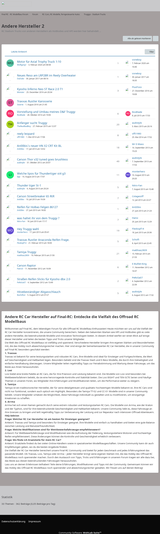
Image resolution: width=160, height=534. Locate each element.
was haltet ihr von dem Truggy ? (38, 218)
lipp (18, 176)
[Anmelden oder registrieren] (148, 4)
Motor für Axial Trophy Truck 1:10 (39, 61)
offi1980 (20, 137)
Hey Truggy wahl (28, 229)
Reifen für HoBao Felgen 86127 (37, 207)
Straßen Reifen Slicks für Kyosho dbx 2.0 (43, 279)
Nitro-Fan (137, 185)
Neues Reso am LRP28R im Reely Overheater (46, 75)
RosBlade (21, 115)
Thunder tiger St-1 (29, 185)
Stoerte (20, 104)
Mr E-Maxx (138, 144)
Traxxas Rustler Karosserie (34, 101)
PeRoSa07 (21, 282)
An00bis (20, 149)
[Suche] (140, 4)
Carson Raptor (26, 265)
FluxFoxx (137, 87)
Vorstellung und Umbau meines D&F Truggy (46, 112)
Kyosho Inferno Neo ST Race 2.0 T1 (40, 89)
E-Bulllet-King (139, 263)
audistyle (137, 122)
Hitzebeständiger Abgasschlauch (38, 292)
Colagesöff (137, 196)
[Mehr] (155, 38)
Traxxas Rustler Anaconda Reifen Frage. (43, 240)
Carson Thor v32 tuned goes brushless (42, 159)
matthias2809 (23, 255)
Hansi (135, 217)
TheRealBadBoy (24, 126)
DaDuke (20, 78)
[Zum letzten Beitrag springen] (127, 63)
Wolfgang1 (21, 64)
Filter (152, 51)
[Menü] (156, 4)
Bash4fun (21, 295)
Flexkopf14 (138, 228)
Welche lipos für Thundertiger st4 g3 (41, 173)
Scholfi (135, 239)
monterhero (138, 171)
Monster (20, 92)
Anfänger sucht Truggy (32, 123)
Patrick (20, 268)
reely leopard (25, 134)
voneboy (136, 59)
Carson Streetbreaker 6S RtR (35, 196)
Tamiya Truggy (26, 252)
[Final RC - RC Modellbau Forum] (16, 4)
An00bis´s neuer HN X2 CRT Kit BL (39, 146)
